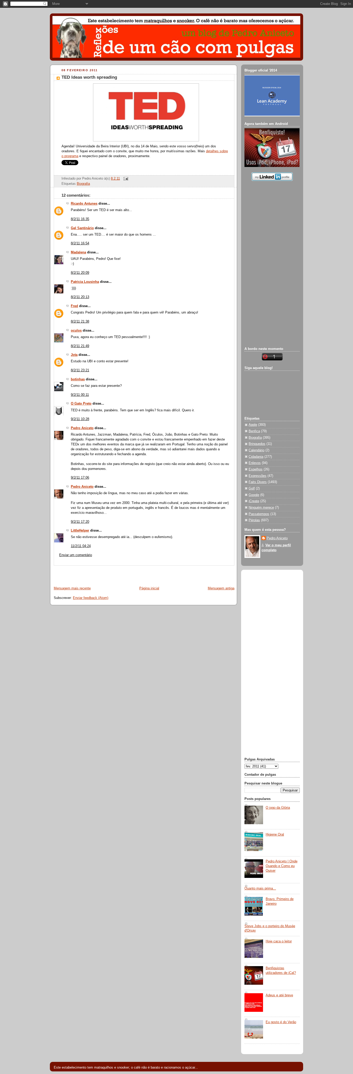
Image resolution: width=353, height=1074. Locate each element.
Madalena (78, 252)
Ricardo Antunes (84, 203)
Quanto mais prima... (260, 888)
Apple (253, 425)
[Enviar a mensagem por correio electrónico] (125, 178)
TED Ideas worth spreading (89, 77)
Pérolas (254, 520)
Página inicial (149, 588)
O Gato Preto (81, 403)
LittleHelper (80, 530)
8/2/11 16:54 (80, 243)
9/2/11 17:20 (80, 522)
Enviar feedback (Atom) (90, 598)
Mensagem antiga (221, 588)
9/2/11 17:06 (80, 477)
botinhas (78, 379)
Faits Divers (258, 482)
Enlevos (255, 463)
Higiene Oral (275, 834)
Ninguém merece (261, 507)
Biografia (83, 184)
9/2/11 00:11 (80, 395)
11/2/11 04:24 (81, 546)
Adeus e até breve (279, 995)
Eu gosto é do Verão (281, 1022)
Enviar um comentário (75, 555)
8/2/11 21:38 (80, 321)
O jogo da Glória (278, 807)
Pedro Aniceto (82, 428)
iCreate (254, 501)
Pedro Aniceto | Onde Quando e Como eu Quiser (281, 866)
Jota (74, 355)
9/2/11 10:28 (80, 419)
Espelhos (256, 469)
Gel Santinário (82, 228)
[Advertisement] (110, 573)
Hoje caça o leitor (279, 941)
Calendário (256, 450)
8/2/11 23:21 (80, 370)
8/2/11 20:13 (80, 297)
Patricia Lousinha (85, 282)
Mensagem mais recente (72, 588)
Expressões (257, 476)
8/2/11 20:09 (80, 273)
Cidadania (256, 457)
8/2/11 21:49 (80, 346)
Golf (252, 488)
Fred (74, 306)
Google (254, 495)
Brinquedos (257, 444)
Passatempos (259, 514)
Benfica (254, 431)
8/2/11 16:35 (80, 219)
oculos (76, 330)
